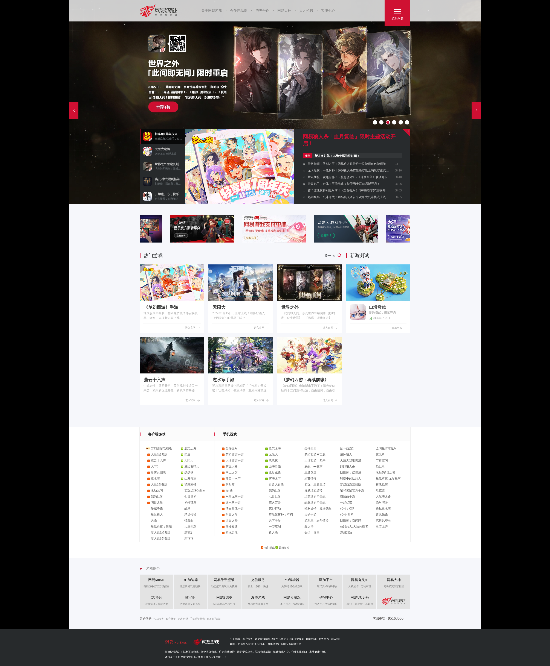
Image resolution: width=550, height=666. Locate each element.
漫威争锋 (157, 508)
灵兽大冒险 (276, 484)
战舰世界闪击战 (314, 502)
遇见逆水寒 (383, 508)
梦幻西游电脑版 (161, 448)
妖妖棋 (188, 472)
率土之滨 (232, 472)
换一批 (330, 256)
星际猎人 (157, 514)
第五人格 (232, 466)
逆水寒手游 (233, 502)
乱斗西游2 (347, 448)
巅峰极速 (232, 526)
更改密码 (183, 618)
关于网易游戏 (211, 10)
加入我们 (336, 638)
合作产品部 (238, 10)
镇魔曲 (188, 520)
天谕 (154, 520)
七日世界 (190, 496)
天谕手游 (310, 514)
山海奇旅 (190, 478)
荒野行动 (275, 508)
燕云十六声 (158, 460)
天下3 (154, 466)
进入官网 (190, 327)
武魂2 (188, 532)
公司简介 (235, 638)
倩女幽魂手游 (235, 508)
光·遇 (229, 490)
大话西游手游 (235, 460)
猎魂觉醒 (382, 484)
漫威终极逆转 (313, 490)
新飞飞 (188, 538)
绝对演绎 (382, 502)
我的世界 (157, 496)
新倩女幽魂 (158, 472)
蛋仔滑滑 (310, 448)
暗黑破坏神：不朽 (281, 514)
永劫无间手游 (235, 496)
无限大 (188, 460)
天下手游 (275, 520)
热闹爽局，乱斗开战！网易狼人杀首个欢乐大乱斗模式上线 (347, 197)
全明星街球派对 (386, 448)
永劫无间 (157, 490)
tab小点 (375, 122)
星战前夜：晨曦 (161, 526)
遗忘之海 (190, 448)
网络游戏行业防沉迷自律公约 (284, 644)
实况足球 (232, 532)
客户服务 (248, 638)
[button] (405, 228)
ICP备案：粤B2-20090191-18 (210, 656)
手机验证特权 (197, 618)
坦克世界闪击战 (314, 496)
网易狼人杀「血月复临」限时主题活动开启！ (349, 140)
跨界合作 (262, 10)
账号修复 (171, 618)
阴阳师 (230, 484)
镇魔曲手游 (347, 496)
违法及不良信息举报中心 (179, 656)
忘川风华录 (383, 520)
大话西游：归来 (314, 460)
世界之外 (232, 520)
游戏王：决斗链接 (316, 520)
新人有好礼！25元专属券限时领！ (337, 156)
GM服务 (159, 618)
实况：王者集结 (314, 484)
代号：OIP (347, 508)
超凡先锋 (382, 514)
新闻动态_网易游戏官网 (406, 133)
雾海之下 (275, 478)
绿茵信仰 (310, 478)
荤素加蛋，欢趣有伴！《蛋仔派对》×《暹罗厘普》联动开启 (348, 177)
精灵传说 (190, 514)
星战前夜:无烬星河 (388, 478)
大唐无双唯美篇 (350, 460)
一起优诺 (346, 502)
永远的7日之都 (385, 472)
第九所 (380, 454)
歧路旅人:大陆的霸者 (354, 526)
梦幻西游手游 (235, 454)
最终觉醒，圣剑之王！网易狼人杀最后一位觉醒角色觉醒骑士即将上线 (348, 163)
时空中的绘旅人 (350, 478)
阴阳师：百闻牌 (350, 520)
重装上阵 (382, 526)
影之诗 (308, 526)
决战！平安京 (313, 466)
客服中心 (328, 10)
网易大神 (284, 10)
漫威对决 (346, 532)
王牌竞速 (310, 472)
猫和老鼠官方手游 (352, 490)
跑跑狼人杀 (347, 466)
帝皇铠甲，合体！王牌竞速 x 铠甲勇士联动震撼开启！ (344, 183)
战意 (187, 508)
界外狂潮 (190, 502)
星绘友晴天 (191, 466)
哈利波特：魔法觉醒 (318, 508)
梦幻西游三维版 (350, 484)
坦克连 (380, 490)
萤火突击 (275, 502)
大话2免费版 (159, 484)
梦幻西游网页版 (314, 454)
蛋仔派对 (232, 448)
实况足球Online (194, 490)
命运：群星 (311, 532)
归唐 (187, 454)
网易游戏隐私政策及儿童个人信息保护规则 (279, 638)
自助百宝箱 (213, 618)
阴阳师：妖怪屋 (350, 472)
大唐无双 (190, 526)
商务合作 (324, 638)
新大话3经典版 (160, 532)
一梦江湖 (275, 526)
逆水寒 (155, 478)
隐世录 (380, 466)
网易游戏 (160, 11)
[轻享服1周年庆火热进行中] (239, 183)
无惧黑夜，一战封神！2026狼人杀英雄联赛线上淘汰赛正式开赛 (348, 170)
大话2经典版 (159, 454)
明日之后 (157, 502)
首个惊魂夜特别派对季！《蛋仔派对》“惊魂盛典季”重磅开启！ (348, 190)
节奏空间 (382, 460)
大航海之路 (383, 496)
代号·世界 (346, 514)
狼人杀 (273, 532)
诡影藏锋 (190, 484)
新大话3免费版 (160, 538)
